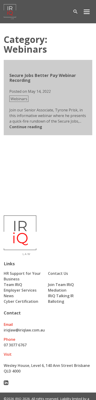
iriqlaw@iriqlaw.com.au (24, 330)
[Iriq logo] (10, 11)
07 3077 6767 (15, 345)
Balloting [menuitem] (56, 301)
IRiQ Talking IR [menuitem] (61, 295)
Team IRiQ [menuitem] (13, 284)
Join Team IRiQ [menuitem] (61, 284)
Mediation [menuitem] (57, 290)
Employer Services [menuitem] (20, 290)
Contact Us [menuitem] (58, 273)
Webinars (18, 98)
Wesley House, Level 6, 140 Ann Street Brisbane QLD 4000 (47, 368)
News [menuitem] (9, 295)
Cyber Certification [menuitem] (21, 301)
